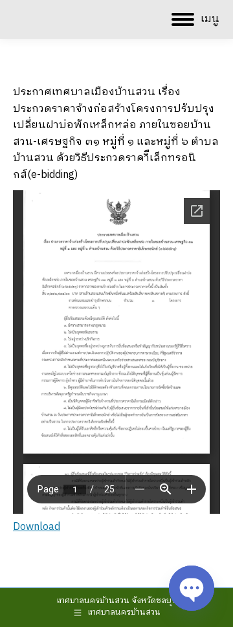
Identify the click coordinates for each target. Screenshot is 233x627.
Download (36, 527)
